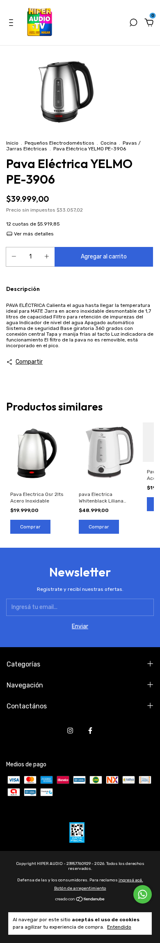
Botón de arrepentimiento (80, 888)
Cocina (109, 143)
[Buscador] (133, 23)
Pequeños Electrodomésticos (59, 143)
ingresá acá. (131, 880)
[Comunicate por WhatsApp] (142, 894)
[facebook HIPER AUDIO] (90, 730)
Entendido (119, 927)
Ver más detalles (33, 234)
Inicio (12, 143)
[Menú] (12, 23)
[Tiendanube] (80, 900)
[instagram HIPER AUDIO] (70, 730)
